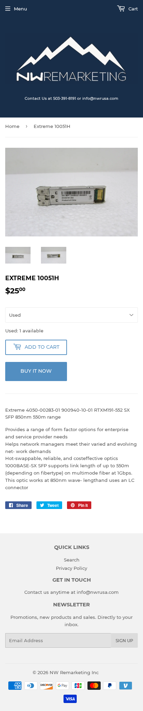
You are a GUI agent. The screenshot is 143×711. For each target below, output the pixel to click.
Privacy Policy (71, 568)
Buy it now (36, 371)
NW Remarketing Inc (74, 672)
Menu (20, 8)
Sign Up (124, 640)
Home (12, 126)
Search (71, 560)
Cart (132, 8)
